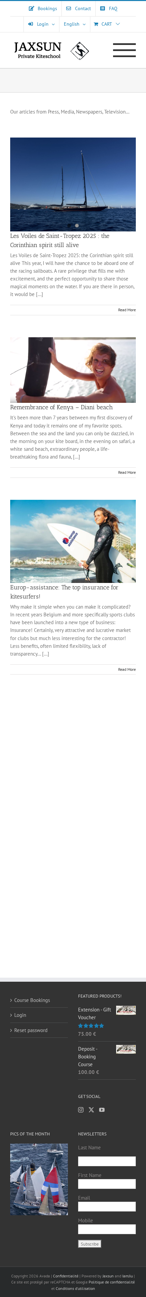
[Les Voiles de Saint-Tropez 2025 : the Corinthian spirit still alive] (73, 184)
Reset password (31, 1030)
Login (20, 1015)
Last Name (89, 1147)
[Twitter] (91, 1109)
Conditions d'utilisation (75, 1288)
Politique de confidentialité (112, 1281)
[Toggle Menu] (124, 50)
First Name (90, 1175)
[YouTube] (102, 1109)
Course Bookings (32, 1000)
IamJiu (127, 1275)
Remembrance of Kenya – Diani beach (61, 407)
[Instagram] (81, 1109)
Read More (127, 309)
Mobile (85, 1220)
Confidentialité (66, 1275)
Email (84, 1198)
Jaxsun (108, 1275)
